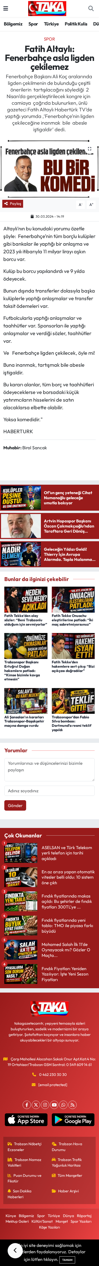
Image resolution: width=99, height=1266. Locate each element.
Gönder (15, 805)
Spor (33, 24)
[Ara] (91, 8)
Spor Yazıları (81, 1221)
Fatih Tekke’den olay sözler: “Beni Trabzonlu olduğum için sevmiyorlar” (25, 620)
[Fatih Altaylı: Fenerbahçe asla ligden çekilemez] (49, 168)
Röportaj (84, 1215)
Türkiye (51, 24)
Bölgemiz (13, 24)
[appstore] (26, 1120)
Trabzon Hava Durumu (67, 1146)
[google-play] (73, 1120)
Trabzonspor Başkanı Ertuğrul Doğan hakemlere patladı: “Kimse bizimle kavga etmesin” (22, 670)
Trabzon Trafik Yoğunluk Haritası (67, 1162)
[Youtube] (54, 1105)
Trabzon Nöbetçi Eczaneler (25, 1146)
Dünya (68, 1215)
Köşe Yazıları (49, 1227)
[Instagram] (45, 1105)
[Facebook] (27, 1105)
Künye (11, 1215)
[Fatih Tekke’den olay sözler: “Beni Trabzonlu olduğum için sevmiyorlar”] (25, 599)
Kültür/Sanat (42, 1221)
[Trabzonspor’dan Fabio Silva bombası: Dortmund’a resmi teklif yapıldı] (73, 700)
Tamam (67, 1260)
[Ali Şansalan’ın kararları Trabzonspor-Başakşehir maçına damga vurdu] (25, 700)
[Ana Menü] (5, 8)
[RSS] (72, 1105)
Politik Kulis (76, 24)
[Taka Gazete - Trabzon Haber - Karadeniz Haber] (47, 8)
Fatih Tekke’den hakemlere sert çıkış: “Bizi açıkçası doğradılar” (73, 666)
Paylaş (15, 203)
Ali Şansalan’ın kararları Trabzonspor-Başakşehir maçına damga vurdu (24, 721)
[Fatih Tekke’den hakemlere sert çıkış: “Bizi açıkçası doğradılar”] (73, 645)
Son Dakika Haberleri (20, 1194)
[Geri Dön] (15, 1250)
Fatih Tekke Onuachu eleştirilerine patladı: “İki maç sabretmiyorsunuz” (72, 620)
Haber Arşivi (68, 1191)
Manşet (62, 1221)
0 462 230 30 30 (53, 1074)
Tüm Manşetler (70, 1175)
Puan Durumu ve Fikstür (25, 1178)
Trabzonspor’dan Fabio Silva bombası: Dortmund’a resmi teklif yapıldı (71, 723)
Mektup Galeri (17, 1221)
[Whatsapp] (63, 1105)
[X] (36, 1105)
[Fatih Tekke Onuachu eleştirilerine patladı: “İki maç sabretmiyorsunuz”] (73, 599)
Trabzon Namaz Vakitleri (25, 1162)
